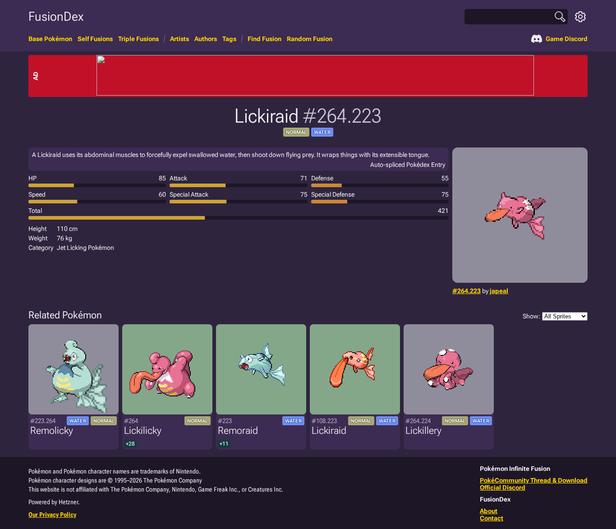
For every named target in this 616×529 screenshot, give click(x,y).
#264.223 (466, 290)
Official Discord (502, 487)
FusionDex (55, 16)
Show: (531, 316)
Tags (229, 38)
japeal (499, 290)
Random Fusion (309, 38)
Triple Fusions (138, 38)
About (488, 511)
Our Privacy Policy (52, 514)
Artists (179, 38)
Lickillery (423, 430)
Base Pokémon (50, 38)
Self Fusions (95, 38)
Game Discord (567, 38)
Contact (491, 518)
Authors (205, 38)
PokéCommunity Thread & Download (534, 480)
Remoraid (238, 430)
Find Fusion (264, 38)
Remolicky (51, 430)
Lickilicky (142, 430)
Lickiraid (329, 430)
